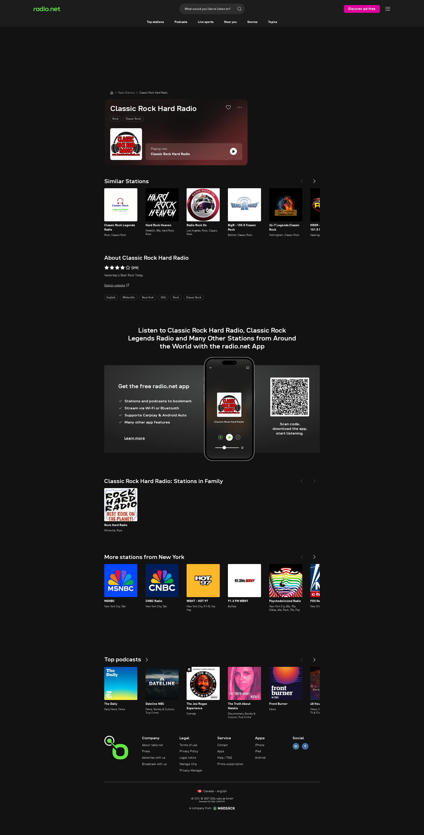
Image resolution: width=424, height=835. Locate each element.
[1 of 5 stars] (106, 267)
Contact (222, 745)
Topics (272, 22)
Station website (114, 285)
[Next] (314, 179)
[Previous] (301, 179)
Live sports (206, 22)
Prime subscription (230, 764)
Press (146, 751)
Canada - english (215, 791)
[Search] (239, 8)
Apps (220, 751)
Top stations (155, 22)
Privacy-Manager (191, 770)
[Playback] (233, 151)
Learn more (134, 438)
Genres (252, 22)
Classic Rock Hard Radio (170, 154)
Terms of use (188, 745)
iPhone (259, 745)
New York (148, 297)
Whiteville (129, 297)
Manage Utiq (188, 764)
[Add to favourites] (228, 107)
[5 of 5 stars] (128, 267)
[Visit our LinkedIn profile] (296, 746)
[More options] (239, 107)
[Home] (112, 92)
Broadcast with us (154, 764)
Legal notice (188, 757)
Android (260, 757)
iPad (258, 751)
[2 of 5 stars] (112, 267)
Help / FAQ (224, 757)
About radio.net (152, 745)
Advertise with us (153, 757)
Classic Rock (133, 119)
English (110, 297)
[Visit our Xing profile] (305, 746)
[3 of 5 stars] (117, 267)
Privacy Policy (189, 751)
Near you (230, 22)
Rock (115, 119)
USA (163, 297)
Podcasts (180, 22)
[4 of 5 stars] (122, 267)
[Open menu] (387, 8)
